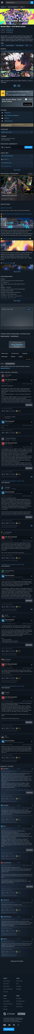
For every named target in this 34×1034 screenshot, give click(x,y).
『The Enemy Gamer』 (11, 438)
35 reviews (7, 661)
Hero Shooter (19, 45)
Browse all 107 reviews (17, 961)
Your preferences (14, 336)
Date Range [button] (4, 356)
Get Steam (18, 998)
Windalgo (7, 487)
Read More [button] (29, 405)
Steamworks (6, 986)
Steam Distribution (8, 989)
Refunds (5, 1009)
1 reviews (7, 376)
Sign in (2, 80)
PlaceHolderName (9, 570)
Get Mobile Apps (9, 1029)
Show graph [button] (28, 359)
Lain (6, 736)
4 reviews (7, 572)
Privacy (5, 998)
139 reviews (7, 533)
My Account (19, 1006)
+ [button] (30, 45)
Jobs (17, 983)
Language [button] (24, 353)
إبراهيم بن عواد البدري (10, 416)
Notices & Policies (7, 1003)
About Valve (19, 981)
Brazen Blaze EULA (6, 125)
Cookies (5, 1006)
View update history (6, 162)
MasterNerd (8, 659)
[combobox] (18, 2)
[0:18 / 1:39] (17, 62)
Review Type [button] (4, 353)
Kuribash (7, 692)
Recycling (18, 989)
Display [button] (20, 356)
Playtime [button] (13, 356)
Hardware (18, 986)
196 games (7, 439)
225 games (7, 488)
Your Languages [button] (9, 363)
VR (2, 45)
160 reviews (7, 418)
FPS (27, 45)
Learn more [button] (28, 147)
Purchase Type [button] (15, 353)
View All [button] (30, 173)
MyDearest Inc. (10, 29)
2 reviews (7, 694)
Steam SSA (6, 983)
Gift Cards (5, 991)
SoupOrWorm (8, 532)
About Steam (6, 981)
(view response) (5, 482)
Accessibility (6, 1001)
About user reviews (5, 336)
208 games (7, 616)
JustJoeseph (8, 375)
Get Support (19, 1003)
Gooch (6, 615)
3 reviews (14, 488)
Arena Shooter (10, 45)
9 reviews (14, 439)
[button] (3, 7)
